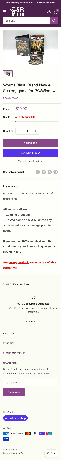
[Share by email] (55, 172)
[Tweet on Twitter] (50, 172)
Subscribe (14, 392)
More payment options (30, 161)
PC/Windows (10, 98)
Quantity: (8, 131)
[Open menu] (4, 11)
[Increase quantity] (35, 131)
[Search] (54, 20)
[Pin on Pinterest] (44, 172)
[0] (55, 12)
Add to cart (30, 142)
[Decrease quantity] (19, 131)
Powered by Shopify (13, 453)
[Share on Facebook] (38, 172)
